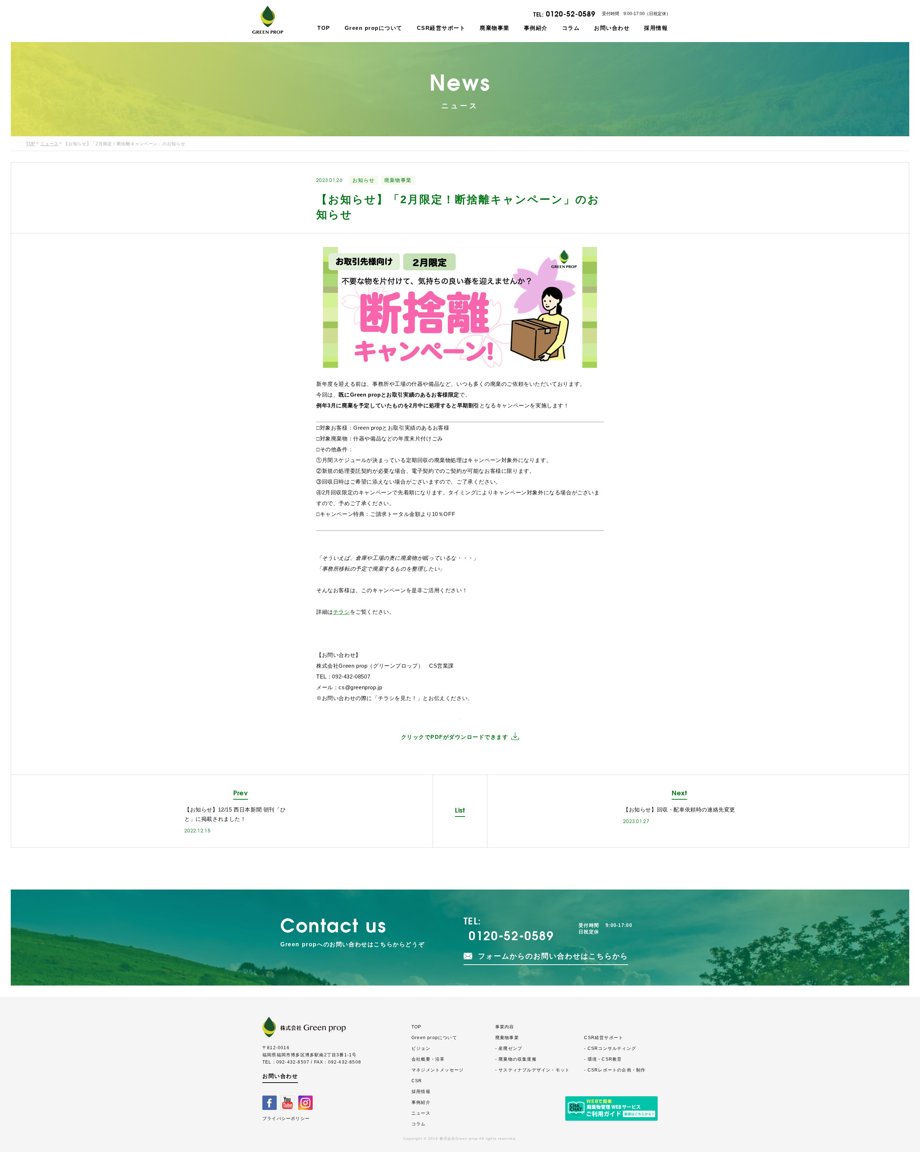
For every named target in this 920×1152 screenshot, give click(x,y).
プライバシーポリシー (286, 1118)
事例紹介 (536, 28)
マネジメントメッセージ (437, 1070)
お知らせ (364, 180)
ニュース (49, 143)
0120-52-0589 (570, 13)
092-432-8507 (292, 1062)
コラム (571, 28)
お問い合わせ (612, 28)
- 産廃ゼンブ (508, 1048)
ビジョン (421, 1048)
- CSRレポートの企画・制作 (614, 1070)
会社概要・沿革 (428, 1059)
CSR (416, 1080)
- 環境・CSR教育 (603, 1059)
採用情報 (656, 28)
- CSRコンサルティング (610, 1048)
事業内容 (504, 1026)
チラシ (341, 612)
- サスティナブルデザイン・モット (532, 1070)
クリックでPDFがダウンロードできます (455, 737)
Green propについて (373, 28)
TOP (323, 28)
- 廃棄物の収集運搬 (516, 1059)
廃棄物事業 (495, 28)
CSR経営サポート (441, 28)
